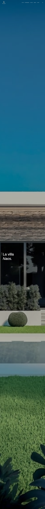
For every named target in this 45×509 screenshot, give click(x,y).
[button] (2, 254)
